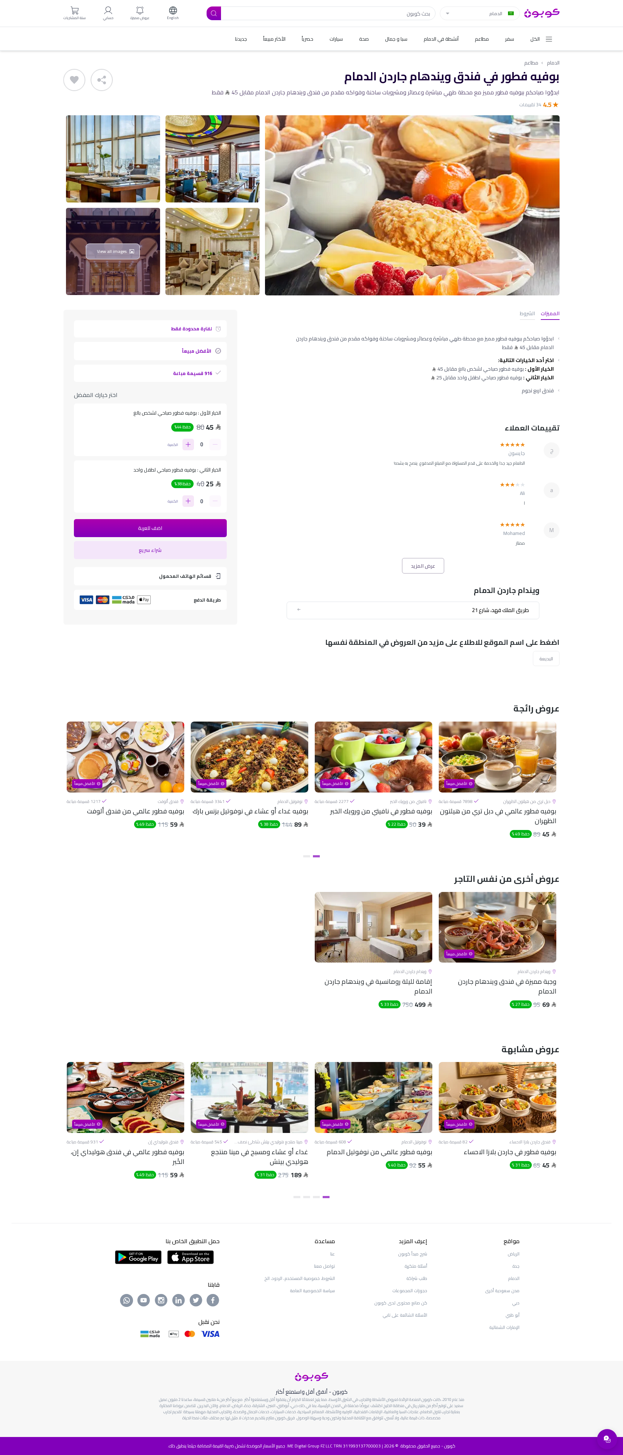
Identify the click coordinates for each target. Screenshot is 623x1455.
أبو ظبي (512, 1315)
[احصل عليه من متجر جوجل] (138, 1256)
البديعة (546, 658)
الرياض (514, 1254)
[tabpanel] (498, 786)
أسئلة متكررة (416, 1266)
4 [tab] (296, 1197)
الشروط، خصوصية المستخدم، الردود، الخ (299, 1278)
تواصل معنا (324, 1266)
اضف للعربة (150, 528)
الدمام (553, 62)
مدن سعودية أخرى (502, 1290)
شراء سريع (150, 550)
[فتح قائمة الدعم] (607, 1439)
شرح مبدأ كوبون (412, 1254)
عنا (332, 1254)
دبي (516, 1303)
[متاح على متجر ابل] (190, 1256)
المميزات (550, 314)
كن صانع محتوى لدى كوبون (400, 1303)
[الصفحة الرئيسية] (542, 12)
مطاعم (531, 62)
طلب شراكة (416, 1278)
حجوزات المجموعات (409, 1290)
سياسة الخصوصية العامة (312, 1290)
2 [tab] (306, 856)
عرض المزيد (423, 566)
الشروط (527, 314)
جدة (516, 1266)
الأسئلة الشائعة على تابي (405, 1315)
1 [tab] (316, 856)
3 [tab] (306, 1197)
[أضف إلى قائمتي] (74, 80)
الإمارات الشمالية (504, 1327)
